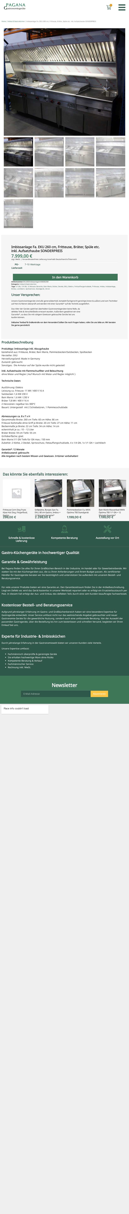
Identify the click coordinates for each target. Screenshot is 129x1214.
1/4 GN (24, 286)
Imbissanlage (110, 286)
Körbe (13, 289)
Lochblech (21, 289)
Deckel (60, 286)
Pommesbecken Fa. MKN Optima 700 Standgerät (78, 511)
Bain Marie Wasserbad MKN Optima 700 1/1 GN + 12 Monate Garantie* (112, 512)
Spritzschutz (30, 289)
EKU (65, 286)
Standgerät (40, 289)
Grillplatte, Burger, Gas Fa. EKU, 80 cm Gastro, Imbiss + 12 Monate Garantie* (47, 512)
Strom (47, 289)
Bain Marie (48, 286)
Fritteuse (95, 286)
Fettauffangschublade (82, 286)
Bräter (55, 286)
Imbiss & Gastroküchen (16, 21)
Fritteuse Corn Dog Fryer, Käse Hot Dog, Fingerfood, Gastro (15, 512)
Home (4, 21)
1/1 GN (18, 286)
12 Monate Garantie (35, 286)
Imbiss (102, 286)
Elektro (70, 286)
